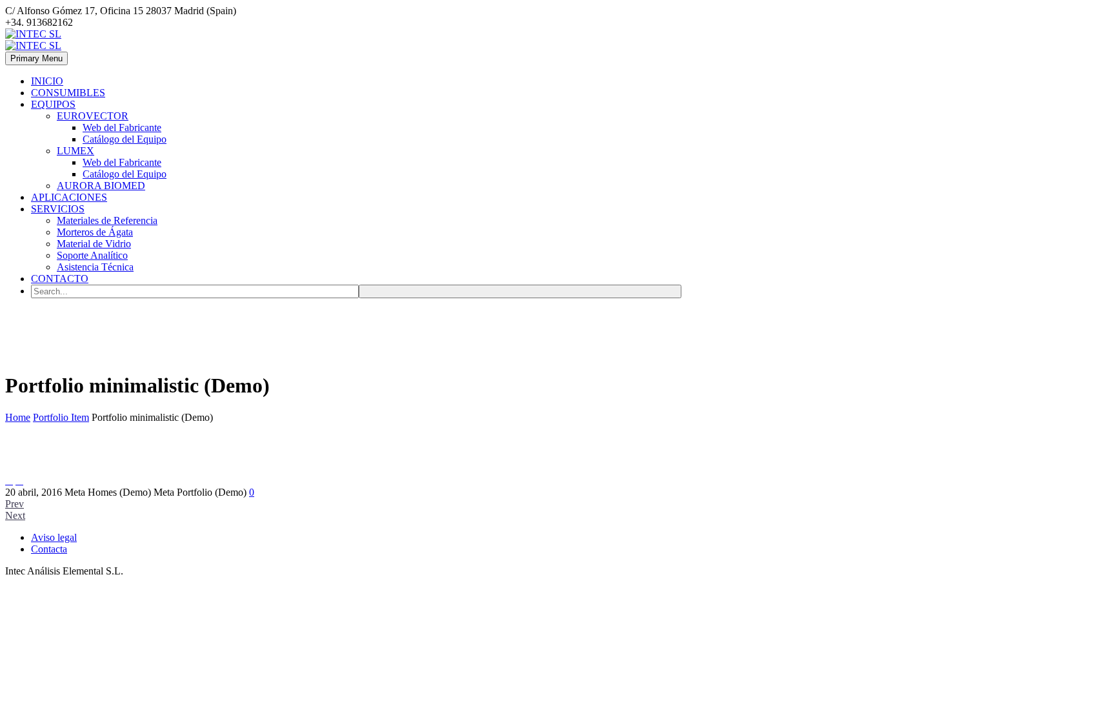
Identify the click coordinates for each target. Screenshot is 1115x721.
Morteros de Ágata (95, 232)
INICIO (47, 81)
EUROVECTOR (92, 115)
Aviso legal (54, 537)
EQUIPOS (53, 104)
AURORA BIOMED (101, 185)
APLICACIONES (69, 197)
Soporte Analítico (92, 255)
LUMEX (75, 150)
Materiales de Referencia (107, 220)
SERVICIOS (58, 208)
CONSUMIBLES (68, 92)
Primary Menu (36, 58)
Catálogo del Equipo (124, 139)
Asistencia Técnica (95, 266)
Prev (14, 503)
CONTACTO (59, 278)
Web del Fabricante (122, 127)
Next (15, 515)
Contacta (49, 548)
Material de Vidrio (94, 243)
